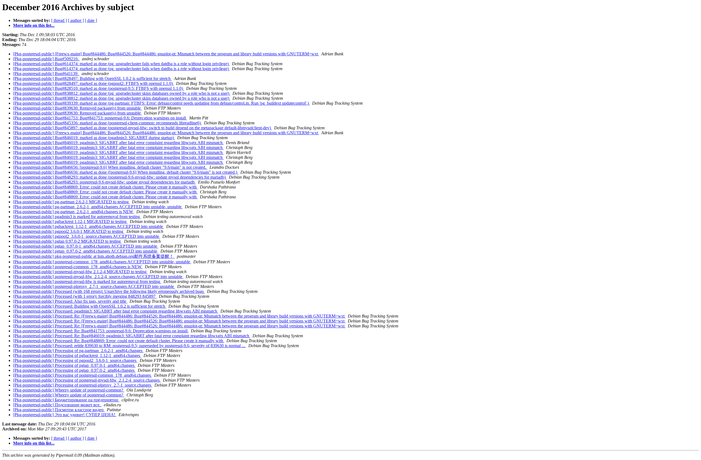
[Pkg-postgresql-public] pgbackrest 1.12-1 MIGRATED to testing (70, 221)
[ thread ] (59, 20)
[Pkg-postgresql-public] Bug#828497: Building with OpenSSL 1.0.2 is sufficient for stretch (92, 78)
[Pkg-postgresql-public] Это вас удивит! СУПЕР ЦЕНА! (64, 414)
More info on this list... (33, 25)
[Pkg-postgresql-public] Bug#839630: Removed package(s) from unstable (77, 108)
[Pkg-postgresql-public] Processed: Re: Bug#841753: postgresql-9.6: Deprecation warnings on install (101, 330)
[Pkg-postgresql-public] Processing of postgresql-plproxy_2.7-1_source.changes (82, 385)
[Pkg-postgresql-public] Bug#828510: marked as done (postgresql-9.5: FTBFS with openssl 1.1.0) (98, 88)
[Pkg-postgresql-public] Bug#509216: (46, 58)
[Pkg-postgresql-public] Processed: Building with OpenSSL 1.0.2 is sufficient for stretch (89, 306)
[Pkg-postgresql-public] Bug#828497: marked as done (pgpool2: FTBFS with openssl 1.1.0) (93, 83)
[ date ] (91, 20)
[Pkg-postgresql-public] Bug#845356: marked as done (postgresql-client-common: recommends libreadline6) (107, 123)
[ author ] (76, 20)
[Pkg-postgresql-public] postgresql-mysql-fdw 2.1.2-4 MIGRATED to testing (80, 271)
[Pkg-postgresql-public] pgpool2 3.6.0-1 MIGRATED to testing (68, 231)
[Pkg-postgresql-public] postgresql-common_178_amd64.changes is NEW (78, 266)
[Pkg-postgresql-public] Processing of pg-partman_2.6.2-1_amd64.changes (78, 350)
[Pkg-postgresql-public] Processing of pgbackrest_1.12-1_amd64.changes (77, 355)
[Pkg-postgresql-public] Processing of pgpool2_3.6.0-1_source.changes (75, 360)
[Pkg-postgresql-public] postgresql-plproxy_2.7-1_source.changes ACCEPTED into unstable (94, 286)
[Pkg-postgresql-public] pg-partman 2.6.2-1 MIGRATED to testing (71, 201)
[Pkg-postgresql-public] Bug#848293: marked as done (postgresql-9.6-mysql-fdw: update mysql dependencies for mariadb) (120, 177)
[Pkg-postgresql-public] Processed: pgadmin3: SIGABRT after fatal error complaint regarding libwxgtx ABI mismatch (115, 311)
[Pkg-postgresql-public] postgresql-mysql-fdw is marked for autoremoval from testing (87, 281)
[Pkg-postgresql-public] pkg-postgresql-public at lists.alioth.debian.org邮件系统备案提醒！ (94, 256)
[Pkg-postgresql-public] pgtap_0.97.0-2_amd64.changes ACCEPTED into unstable (85, 251)
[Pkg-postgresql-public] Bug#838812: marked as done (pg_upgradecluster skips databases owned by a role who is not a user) (121, 93)
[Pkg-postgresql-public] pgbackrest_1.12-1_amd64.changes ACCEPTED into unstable (88, 226)
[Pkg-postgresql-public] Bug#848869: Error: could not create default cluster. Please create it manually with (105, 187)
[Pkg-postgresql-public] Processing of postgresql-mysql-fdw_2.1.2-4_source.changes (87, 380)
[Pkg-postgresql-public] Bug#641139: (46, 73)
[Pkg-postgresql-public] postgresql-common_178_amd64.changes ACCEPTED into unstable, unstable (102, 261)
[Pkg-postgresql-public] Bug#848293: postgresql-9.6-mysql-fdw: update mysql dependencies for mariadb (104, 182)
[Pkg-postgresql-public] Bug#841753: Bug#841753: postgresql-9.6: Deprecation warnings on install (100, 118)
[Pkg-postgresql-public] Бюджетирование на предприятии (66, 400)
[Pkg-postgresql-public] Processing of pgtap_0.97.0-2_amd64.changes (74, 370)
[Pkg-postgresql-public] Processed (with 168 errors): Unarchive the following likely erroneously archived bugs (109, 291)
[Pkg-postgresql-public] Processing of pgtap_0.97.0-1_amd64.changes (74, 365)
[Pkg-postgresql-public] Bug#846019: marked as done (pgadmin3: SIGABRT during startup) (94, 137)
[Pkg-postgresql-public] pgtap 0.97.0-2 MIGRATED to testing (67, 241)
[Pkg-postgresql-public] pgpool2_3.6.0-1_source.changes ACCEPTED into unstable (86, 236)
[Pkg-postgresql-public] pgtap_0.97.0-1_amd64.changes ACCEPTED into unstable (85, 246)
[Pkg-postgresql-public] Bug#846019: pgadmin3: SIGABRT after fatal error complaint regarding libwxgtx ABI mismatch (118, 142)
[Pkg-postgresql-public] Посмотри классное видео (59, 409)
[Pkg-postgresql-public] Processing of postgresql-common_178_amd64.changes (82, 375)
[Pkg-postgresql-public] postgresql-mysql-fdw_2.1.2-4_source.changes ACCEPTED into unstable (98, 276)
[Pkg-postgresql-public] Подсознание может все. (57, 404)
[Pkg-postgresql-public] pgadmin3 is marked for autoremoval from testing (77, 216)
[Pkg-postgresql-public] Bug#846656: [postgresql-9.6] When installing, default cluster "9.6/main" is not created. (110, 167)
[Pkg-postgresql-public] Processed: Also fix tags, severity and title (70, 301)
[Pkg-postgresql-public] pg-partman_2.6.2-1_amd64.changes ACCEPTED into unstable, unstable (98, 206)
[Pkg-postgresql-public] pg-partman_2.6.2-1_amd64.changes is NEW (73, 211)
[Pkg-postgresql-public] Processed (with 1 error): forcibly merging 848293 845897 (85, 296)
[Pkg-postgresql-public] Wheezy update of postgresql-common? (68, 390)
